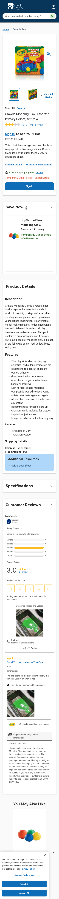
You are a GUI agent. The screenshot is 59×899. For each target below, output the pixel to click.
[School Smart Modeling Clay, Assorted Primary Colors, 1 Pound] (29, 836)
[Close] (44, 855)
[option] (14, 99)
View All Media (48, 96)
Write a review (36, 125)
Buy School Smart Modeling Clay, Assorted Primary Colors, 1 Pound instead (33, 229)
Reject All (24, 884)
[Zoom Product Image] (48, 54)
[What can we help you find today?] (52, 16)
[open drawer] (4, 7)
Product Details (13, 164)
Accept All (24, 893)
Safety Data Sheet (21, 465)
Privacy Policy (28, 869)
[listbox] (23, 99)
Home (6, 29)
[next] (41, 96)
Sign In (10, 134)
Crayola (21, 108)
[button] (53, 7)
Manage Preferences (24, 875)
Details (39, 172)
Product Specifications (39, 164)
